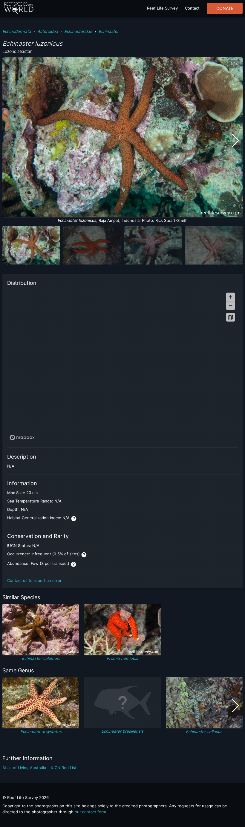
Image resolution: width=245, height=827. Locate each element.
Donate (224, 8)
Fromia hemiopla (122, 658)
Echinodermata (16, 31)
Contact (192, 8)
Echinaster (109, 31)
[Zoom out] (230, 305)
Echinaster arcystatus (41, 731)
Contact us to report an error (34, 580)
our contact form (90, 811)
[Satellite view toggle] (230, 317)
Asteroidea (47, 31)
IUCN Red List (63, 767)
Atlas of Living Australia (24, 767)
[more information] (74, 518)
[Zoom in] (230, 297)
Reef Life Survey (162, 8)
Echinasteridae (78, 31)
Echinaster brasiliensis (122, 731)
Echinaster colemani (41, 658)
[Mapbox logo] (22, 437)
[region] (122, 366)
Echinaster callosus (204, 731)
